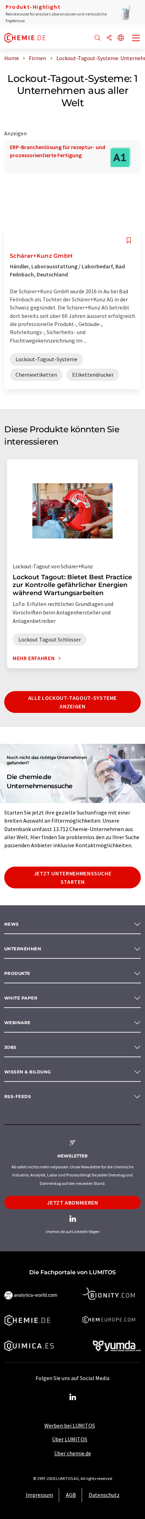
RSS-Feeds (17, 1096)
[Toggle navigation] (136, 38)
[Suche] (97, 38)
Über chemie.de (72, 1453)
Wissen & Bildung (27, 1071)
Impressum (39, 1494)
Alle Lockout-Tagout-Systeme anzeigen (72, 702)
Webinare (17, 1022)
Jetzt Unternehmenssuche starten (73, 877)
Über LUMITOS (69, 1439)
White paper (20, 998)
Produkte (17, 973)
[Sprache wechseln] (121, 38)
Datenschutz (104, 1494)
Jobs (10, 1047)
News (11, 924)
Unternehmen (22, 948)
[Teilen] (109, 38)
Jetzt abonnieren (72, 1202)
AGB (71, 1494)
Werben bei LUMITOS (69, 1425)
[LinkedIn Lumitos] (72, 1397)
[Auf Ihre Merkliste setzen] (128, 240)
